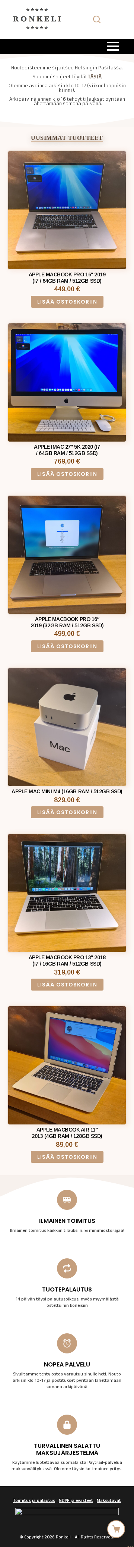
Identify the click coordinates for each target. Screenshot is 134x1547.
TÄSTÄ (95, 76)
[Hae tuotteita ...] (96, 19)
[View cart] (116, 1529)
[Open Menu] (113, 46)
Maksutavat (109, 1501)
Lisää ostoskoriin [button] (67, 301)
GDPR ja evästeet (76, 1501)
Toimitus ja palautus (34, 1501)
